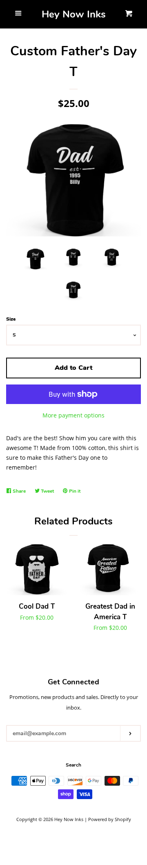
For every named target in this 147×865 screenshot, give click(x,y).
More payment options (73, 415)
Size (11, 319)
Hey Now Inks (74, 14)
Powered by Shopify (109, 819)
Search (73, 765)
